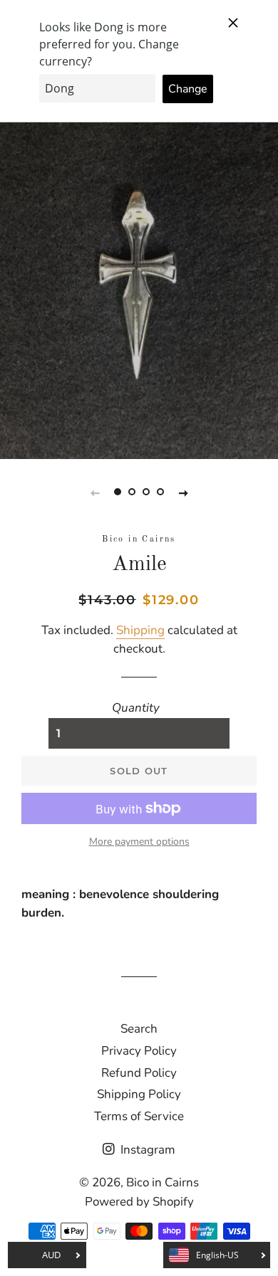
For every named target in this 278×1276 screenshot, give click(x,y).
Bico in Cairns (162, 1182)
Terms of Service (139, 1116)
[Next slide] (183, 492)
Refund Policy (139, 1073)
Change (187, 89)
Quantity (136, 708)
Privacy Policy (139, 1051)
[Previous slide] (94, 492)
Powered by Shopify (139, 1201)
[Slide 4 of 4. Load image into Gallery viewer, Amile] (160, 492)
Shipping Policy (139, 1094)
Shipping (140, 630)
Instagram (146, 1149)
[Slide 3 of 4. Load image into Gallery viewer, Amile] (146, 492)
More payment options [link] (139, 841)
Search (139, 1029)
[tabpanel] (139, 273)
